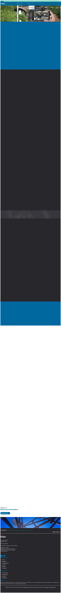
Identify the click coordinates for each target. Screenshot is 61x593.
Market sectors (5, 563)
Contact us (4, 568)
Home (3, 559)
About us (4, 566)
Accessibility (5, 574)
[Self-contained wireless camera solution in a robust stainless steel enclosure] (7, 44)
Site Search (4, 577)
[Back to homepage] (31, 3)
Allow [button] (3, 1)
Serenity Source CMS (50, 587)
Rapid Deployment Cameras (16, 530)
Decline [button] (1, 1)
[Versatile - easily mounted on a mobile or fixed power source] (38, 44)
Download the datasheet (30, 214)
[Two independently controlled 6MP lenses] (53, 44)
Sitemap (4, 576)
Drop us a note (4, 513)
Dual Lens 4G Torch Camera (27, 530)
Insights (4, 564)
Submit (3, 320)
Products (8, 530)
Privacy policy (5, 572)
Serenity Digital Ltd (29, 587)
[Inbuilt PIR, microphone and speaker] (22, 44)
